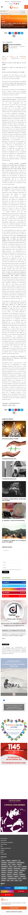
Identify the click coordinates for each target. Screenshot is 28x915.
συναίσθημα (4, 878)
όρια (20, 880)
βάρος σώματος (4, 866)
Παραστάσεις (4, 864)
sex (19, 860)
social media (5, 403)
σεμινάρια (16, 876)
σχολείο (24, 878)
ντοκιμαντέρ (22, 874)
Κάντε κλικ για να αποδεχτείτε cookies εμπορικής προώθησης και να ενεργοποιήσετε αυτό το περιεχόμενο (14, 707)
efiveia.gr (11, 56)
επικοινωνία (22, 870)
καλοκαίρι (3, 874)
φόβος (16, 880)
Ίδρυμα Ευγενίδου (11, 862)
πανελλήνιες (10, 876)
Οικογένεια (3, 21)
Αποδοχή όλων (14, 908)
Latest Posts (9, 42)
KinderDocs (14, 860)
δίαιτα (19, 866)
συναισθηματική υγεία (12, 878)
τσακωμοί (3, 880)
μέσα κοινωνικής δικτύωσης (14, 403)
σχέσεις (9, 405)
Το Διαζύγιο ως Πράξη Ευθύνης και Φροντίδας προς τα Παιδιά (14, 499)
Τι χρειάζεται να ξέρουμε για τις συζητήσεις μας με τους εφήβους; (14, 541)
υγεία (8, 880)
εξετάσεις (16, 870)
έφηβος (13, 864)
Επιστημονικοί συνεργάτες (16, 1)
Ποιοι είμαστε (4, 838)
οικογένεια (5, 405)
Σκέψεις (2, 850)
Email (4, 638)
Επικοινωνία (7, 1)
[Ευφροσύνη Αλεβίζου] (5, 51)
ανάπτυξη (19, 864)
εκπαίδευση (4, 870)
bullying (3, 860)
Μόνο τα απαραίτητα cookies (14, 911)
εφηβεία (15, 872)
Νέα (2, 846)
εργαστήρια (4, 872)
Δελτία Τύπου (4, 844)
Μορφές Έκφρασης (20, 862)
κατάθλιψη (9, 874)
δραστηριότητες (17, 868)
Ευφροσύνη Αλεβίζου (7, 26)
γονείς (15, 866)
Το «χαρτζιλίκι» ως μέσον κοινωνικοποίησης (13, 520)
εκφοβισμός (10, 870)
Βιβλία (2, 852)
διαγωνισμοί (4, 868)
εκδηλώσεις (24, 868)
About (4, 42)
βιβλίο (11, 866)
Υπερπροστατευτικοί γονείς (9, 459)
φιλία (12, 880)
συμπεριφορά (22, 876)
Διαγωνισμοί (4, 854)
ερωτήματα (10, 872)
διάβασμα (24, 866)
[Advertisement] (14, 782)
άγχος (9, 864)
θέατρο (20, 872)
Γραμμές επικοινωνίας (6, 848)
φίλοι (14, 405)
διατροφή (10, 868)
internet (8, 860)
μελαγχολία (15, 874)
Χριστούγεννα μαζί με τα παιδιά (10, 439)
